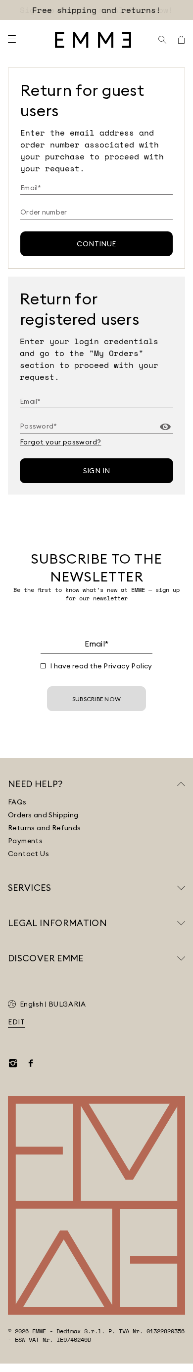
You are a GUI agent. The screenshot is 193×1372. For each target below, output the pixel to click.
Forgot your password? (60, 441)
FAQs (17, 801)
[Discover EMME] (181, 958)
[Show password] (165, 427)
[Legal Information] (181, 923)
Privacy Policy (127, 665)
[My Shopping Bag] (181, 40)
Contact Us (28, 853)
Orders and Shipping (43, 814)
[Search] (162, 39)
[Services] (181, 888)
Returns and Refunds (44, 827)
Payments (25, 840)
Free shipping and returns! (96, 10)
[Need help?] (181, 784)
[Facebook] (31, 1063)
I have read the (101, 665)
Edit (16, 1021)
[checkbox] (43, 665)
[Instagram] (13, 1063)
